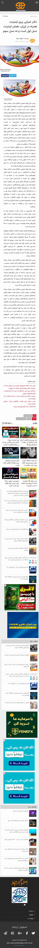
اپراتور (28, 419)
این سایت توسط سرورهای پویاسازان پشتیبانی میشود (19, 943)
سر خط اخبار (33, 16)
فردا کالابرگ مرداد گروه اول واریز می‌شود (24, 407)
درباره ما (31, 911)
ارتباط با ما (30, 919)
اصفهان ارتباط (19, 39)
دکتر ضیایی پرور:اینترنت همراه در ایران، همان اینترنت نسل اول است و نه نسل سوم (20, 26)
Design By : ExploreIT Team (19, 945)
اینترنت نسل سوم (21, 419)
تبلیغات (31, 915)
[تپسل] (5, 585)
